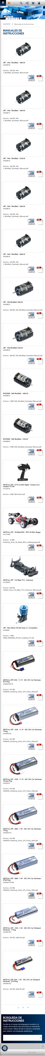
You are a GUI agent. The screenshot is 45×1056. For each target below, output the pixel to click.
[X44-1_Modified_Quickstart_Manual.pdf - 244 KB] (23, 49)
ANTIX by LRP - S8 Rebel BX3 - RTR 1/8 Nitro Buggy (22, 532)
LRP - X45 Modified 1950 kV (13, 302)
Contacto (15, 3)
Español (9, 3)
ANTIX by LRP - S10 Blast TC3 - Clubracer (18, 580)
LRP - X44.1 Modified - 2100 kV (14, 158)
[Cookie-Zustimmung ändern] (5, 1048)
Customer (39, 3)
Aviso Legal (32, 1052)
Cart (33, 3)
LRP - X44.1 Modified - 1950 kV (14, 110)
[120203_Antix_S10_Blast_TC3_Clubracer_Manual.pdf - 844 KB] (23, 567)
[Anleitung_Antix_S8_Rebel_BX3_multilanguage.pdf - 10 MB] (23, 519)
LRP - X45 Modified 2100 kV (13, 348)
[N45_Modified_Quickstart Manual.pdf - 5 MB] (23, 380)
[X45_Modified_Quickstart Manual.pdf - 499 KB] (23, 289)
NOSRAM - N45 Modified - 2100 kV (15, 439)
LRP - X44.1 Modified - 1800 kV (14, 63)
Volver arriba (42, 1046)
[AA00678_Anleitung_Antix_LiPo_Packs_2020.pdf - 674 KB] (23, 664)
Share (27, 3)
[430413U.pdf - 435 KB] (23, 915)
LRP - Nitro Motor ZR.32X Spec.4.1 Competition (20, 628)
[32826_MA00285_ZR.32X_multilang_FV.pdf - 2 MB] (23, 614)
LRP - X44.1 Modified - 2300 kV (14, 206)
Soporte (6, 24)
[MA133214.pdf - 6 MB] (23, 471)
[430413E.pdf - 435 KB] (23, 964)
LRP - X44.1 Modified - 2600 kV (14, 254)
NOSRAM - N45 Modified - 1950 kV (15, 393)
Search (21, 3)
